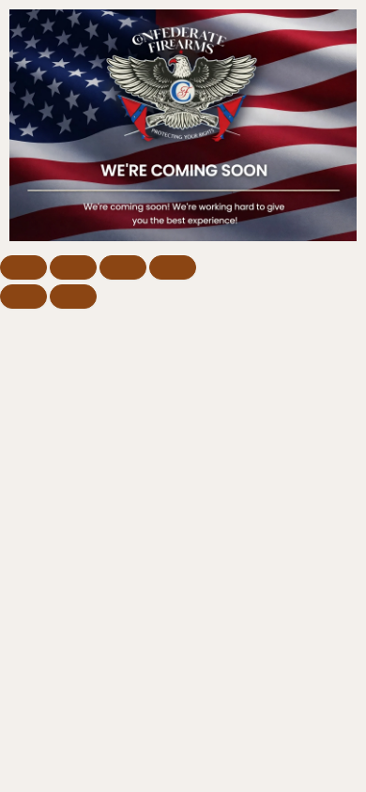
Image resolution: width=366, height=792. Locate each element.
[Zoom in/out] (23, 267)
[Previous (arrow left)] (23, 296)
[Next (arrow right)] (73, 296)
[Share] (122, 267)
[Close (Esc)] (172, 267)
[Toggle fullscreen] (73, 267)
